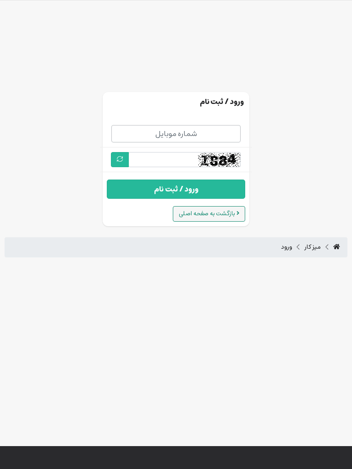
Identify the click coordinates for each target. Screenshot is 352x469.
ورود (286, 247)
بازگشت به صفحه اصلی (207, 213)
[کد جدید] (120, 159)
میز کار (312, 247)
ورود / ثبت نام (176, 189)
